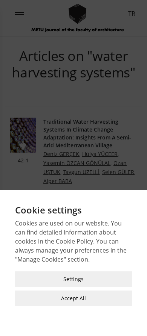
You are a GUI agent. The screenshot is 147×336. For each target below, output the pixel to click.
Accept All (73, 298)
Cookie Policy (74, 241)
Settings (73, 279)
